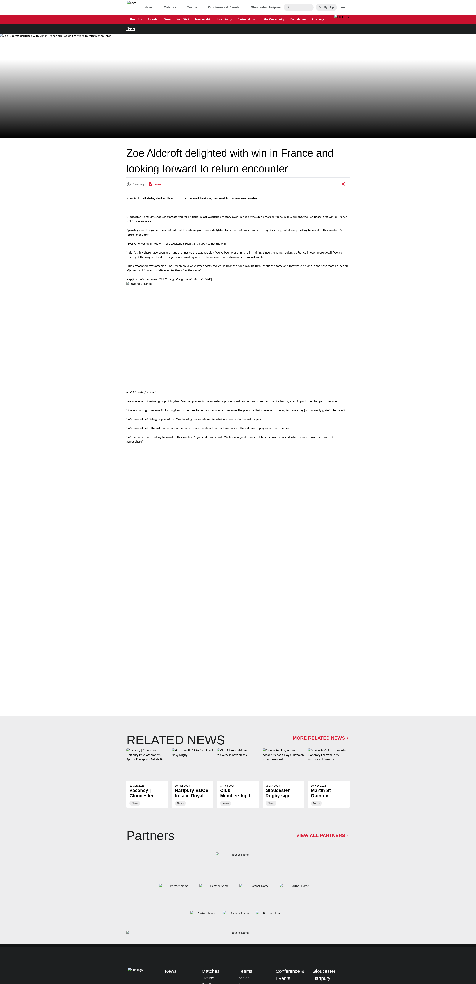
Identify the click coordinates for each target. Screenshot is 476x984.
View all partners (320, 835)
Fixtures (208, 978)
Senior (244, 978)
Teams (246, 971)
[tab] (148, 7)
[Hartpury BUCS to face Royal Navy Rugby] (192, 778)
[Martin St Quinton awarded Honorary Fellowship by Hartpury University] (329, 778)
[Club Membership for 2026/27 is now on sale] (238, 778)
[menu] (343, 7)
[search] (288, 7)
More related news (319, 738)
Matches (211, 971)
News (130, 28)
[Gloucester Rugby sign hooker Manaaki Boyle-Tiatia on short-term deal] (283, 778)
